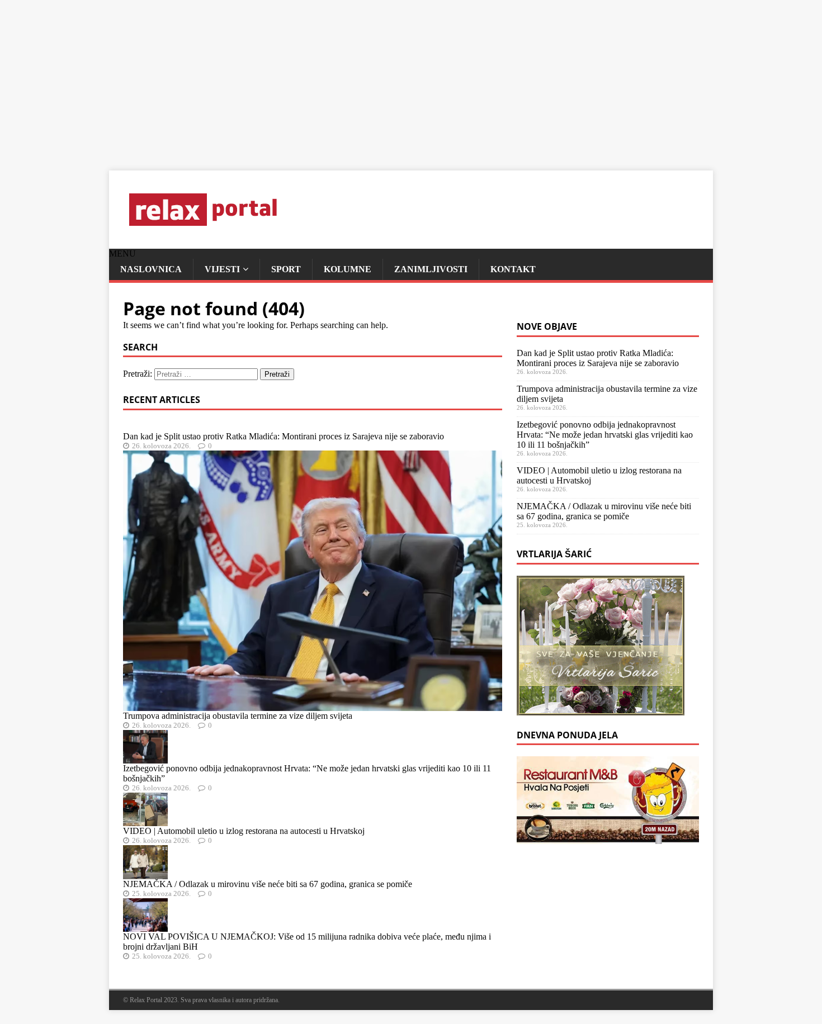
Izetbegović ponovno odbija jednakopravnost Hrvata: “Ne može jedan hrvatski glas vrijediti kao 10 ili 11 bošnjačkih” (605, 434)
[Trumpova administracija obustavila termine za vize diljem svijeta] (312, 705)
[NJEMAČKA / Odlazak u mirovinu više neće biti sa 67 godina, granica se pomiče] (145, 874)
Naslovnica (151, 269)
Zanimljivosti (430, 269)
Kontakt (513, 269)
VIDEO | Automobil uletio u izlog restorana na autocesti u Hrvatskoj (244, 831)
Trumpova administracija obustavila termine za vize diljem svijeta (237, 715)
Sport (286, 269)
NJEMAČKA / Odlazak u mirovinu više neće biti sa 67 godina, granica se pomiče (267, 884)
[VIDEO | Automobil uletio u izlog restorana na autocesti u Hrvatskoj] (145, 821)
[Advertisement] (335, 78)
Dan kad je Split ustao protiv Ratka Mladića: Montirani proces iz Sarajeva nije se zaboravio (283, 436)
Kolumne (347, 269)
